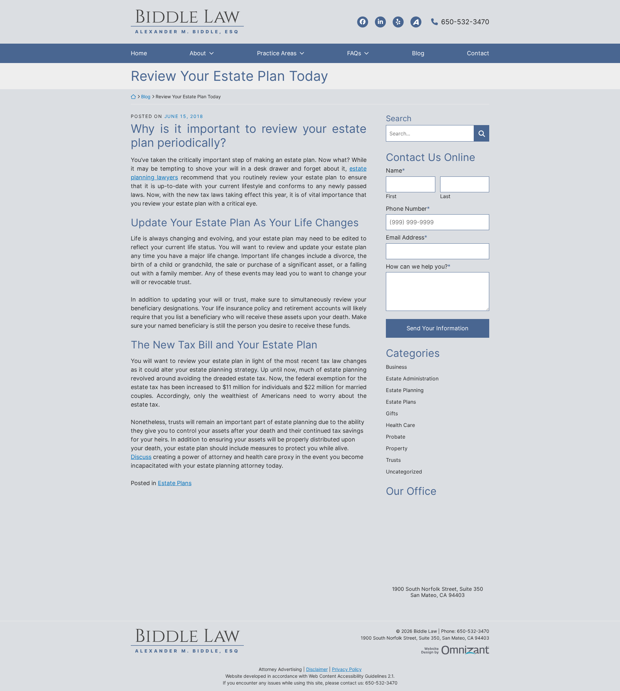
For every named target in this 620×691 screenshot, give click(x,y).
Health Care (400, 425)
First (391, 196)
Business (396, 367)
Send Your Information (438, 328)
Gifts (392, 413)
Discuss (141, 456)
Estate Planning (405, 390)
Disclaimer (317, 669)
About (198, 53)
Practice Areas (276, 53)
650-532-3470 (465, 22)
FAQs (354, 53)
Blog (418, 53)
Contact (478, 53)
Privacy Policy (347, 669)
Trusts (393, 460)
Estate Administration (412, 378)
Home (139, 53)
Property (397, 448)
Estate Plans (174, 483)
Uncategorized (404, 471)
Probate (395, 436)
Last (445, 196)
